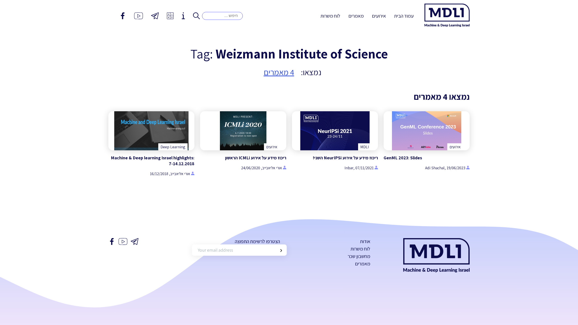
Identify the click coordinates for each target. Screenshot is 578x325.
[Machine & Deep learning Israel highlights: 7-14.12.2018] (151, 130)
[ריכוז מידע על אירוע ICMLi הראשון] (243, 130)
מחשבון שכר (359, 256)
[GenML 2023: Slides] (427, 130)
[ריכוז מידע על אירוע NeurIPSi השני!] (335, 130)
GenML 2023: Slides (403, 158)
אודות (365, 241)
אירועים (379, 16)
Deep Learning (173, 146)
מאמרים (356, 16)
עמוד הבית (404, 16)
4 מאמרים (279, 72)
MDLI (364, 146)
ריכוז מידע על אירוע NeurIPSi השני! (345, 158)
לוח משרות (330, 16)
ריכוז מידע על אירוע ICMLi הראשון (255, 158)
